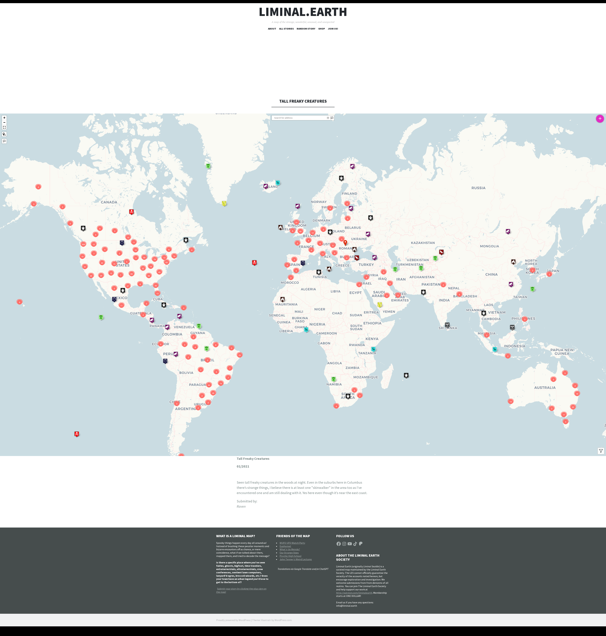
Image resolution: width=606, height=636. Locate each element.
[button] (513, 262)
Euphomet (285, 546)
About (272, 28)
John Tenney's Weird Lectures (296, 559)
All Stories (286, 28)
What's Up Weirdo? (290, 549)
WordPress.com (283, 620)
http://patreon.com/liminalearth (354, 592)
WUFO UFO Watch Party (292, 542)
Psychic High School (290, 556)
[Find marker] (4, 134)
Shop (321, 28)
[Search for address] (4, 141)
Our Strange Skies (289, 552)
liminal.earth (303, 11)
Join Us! (333, 28)
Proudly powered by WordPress (233, 620)
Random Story (306, 28)
